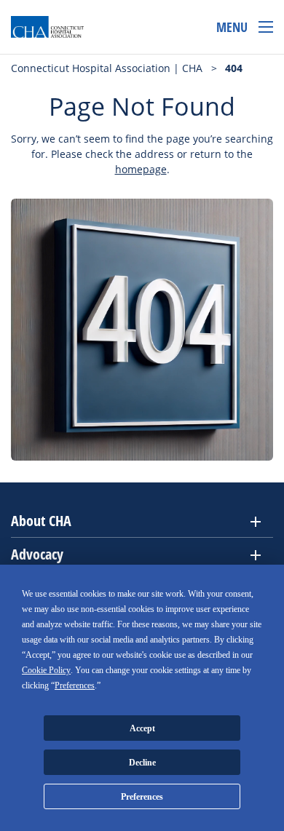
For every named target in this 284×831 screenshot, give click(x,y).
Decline (142, 763)
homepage (141, 169)
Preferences (142, 797)
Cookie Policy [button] (46, 670)
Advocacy (37, 554)
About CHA (41, 520)
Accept (142, 728)
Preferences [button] (75, 685)
